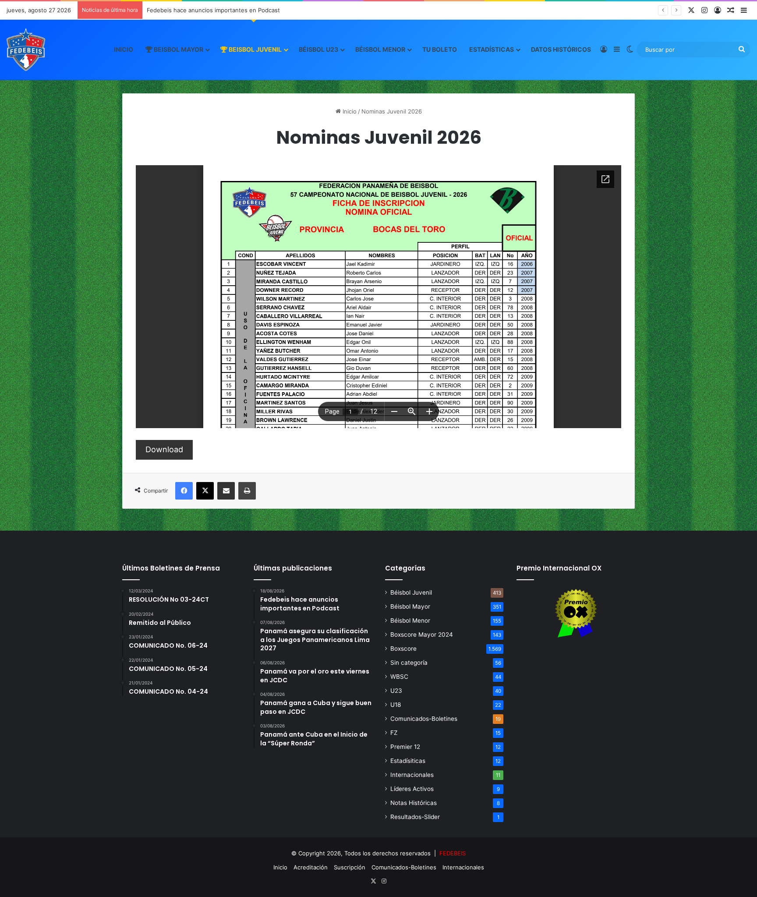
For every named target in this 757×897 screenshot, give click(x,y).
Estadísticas (491, 49)
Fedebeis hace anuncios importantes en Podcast (213, 10)
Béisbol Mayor (410, 606)
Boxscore (403, 648)
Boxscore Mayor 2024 (421, 634)
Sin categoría (409, 662)
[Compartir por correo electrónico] (226, 491)
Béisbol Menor (380, 49)
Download (164, 449)
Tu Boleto (439, 49)
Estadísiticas (407, 760)
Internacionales (412, 774)
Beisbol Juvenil (254, 49)
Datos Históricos (561, 49)
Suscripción (349, 867)
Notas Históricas (413, 802)
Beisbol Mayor (177, 49)
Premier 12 (405, 746)
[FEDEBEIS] (26, 49)
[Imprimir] (247, 491)
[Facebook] (184, 491)
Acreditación (311, 867)
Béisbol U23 (318, 49)
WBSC (399, 676)
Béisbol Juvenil (411, 592)
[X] (205, 491)
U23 (396, 690)
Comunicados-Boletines (423, 718)
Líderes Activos (412, 788)
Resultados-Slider (415, 816)
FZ (394, 732)
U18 (395, 704)
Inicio (123, 49)
